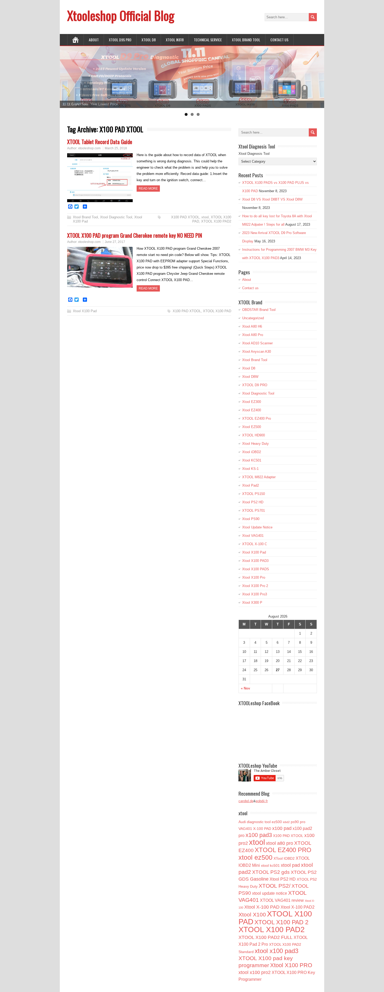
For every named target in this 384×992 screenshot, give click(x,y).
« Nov (245, 688)
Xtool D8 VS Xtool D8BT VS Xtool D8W (272, 199)
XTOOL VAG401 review (282, 900)
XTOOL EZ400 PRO (283, 849)
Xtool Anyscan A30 (256, 352)
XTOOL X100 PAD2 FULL (265, 937)
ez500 (277, 822)
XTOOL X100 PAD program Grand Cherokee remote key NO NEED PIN (134, 235)
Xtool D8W (250, 377)
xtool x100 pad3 (276, 950)
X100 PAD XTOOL (185, 217)
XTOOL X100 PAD (217, 311)
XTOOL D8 (149, 39)
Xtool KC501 (251, 460)
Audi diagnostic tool (254, 822)
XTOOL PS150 (253, 494)
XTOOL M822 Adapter (259, 477)
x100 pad (282, 828)
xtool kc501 (270, 865)
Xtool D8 (248, 368)
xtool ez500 (255, 857)
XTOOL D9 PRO (254, 385)
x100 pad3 (259, 835)
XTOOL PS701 (253, 510)
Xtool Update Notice (257, 527)
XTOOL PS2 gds (271, 872)
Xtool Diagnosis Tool (254, 154)
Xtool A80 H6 (252, 326)
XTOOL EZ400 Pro (256, 418)
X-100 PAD (262, 828)
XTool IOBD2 (284, 858)
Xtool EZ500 (251, 427)
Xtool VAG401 (253, 536)
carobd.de (245, 801)
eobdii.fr (262, 801)
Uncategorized (253, 318)
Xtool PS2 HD (252, 502)
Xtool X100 (252, 914)
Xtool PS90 (250, 519)
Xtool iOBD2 (251, 452)
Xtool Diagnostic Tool (116, 217)
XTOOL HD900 (253, 435)
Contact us (279, 39)
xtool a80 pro (279, 843)
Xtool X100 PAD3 (255, 561)
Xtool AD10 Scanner (257, 343)
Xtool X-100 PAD (262, 907)
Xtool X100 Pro (253, 577)
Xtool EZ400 (251, 410)
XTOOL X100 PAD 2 (281, 922)
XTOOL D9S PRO (120, 39)
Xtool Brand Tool (246, 39)
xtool (205, 217)
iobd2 (286, 822)
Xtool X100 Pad (85, 311)
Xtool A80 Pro (252, 335)
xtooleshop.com (89, 148)
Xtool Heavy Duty (255, 444)
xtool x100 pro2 (254, 972)
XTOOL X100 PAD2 (216, 221)
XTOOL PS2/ (274, 886)
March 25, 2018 (116, 148)
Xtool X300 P (252, 603)
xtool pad (290, 865)
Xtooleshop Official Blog (120, 15)
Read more (148, 188)
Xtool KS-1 (250, 469)
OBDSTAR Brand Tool (259, 310)
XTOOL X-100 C (254, 544)
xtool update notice (269, 893)
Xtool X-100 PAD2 (298, 907)
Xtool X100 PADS (255, 569)
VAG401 (245, 828)
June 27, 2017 (115, 242)
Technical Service (208, 39)
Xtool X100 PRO (291, 965)
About (94, 39)
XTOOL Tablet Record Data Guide (99, 142)
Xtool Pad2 (250, 485)
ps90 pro (298, 822)
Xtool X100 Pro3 (254, 594)
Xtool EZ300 (251, 402)
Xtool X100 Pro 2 (255, 586)
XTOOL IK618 (175, 39)
